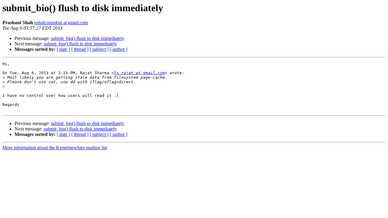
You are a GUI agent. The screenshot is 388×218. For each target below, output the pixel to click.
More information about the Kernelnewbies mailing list (54, 147)
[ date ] (63, 49)
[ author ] (118, 49)
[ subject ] (99, 49)
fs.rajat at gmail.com (139, 73)
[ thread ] (80, 49)
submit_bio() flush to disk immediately (87, 38)
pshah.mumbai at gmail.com (61, 22)
